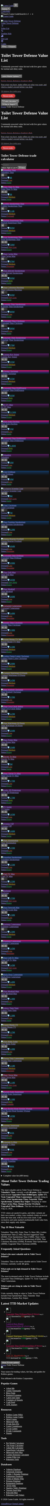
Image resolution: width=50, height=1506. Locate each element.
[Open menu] (15, 5)
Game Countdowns (14, 1426)
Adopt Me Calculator (14, 1448)
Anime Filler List (13, 1457)
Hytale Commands (13, 1431)
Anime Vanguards (13, 1391)
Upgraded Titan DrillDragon (20, 1346)
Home (3, 107)
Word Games (11, 1419)
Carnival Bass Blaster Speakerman (15, 1325)
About (3, 1504)
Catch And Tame (13, 1398)
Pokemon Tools (12, 1459)
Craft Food (10, 1402)
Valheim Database (13, 1469)
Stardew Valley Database (16, 1488)
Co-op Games (11, 1428)
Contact (20, 1504)
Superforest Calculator (15, 1450)
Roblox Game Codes (14, 1417)
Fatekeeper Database (14, 1476)
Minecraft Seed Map (14, 1452)
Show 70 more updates (10, 1363)
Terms (14, 1504)
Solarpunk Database (14, 1472)
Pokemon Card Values (15, 1495)
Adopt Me (10, 1388)
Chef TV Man (12, 1356)
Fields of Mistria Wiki (15, 1479)
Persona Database (13, 1481)
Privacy (9, 1504)
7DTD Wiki (11, 1486)
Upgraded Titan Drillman (19, 1314)
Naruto (9, 1433)
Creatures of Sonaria (14, 1400)
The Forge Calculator (14, 1445)
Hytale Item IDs (12, 1424)
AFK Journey (11, 1405)
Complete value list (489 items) (15, 1176)
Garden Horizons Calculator (17, 1455)
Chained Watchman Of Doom (21, 1336)
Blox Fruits (10, 1393)
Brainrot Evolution (13, 1395)
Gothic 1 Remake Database (17, 1474)
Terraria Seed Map (13, 1490)
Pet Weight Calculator (15, 1443)
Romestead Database (14, 1483)
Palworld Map (12, 1493)
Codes (3, 11)
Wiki (8, 11)
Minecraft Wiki (12, 1422)
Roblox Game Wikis (14, 1415)
